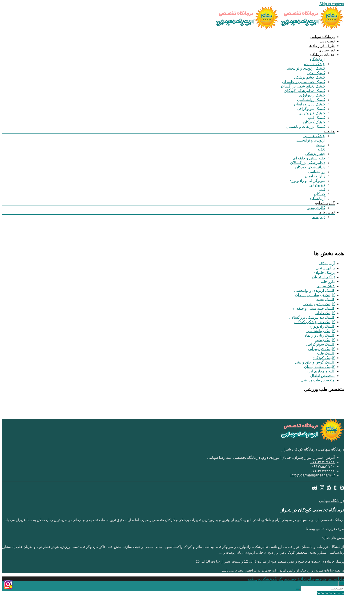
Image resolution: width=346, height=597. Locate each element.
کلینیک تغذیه (316, 73)
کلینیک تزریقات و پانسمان (305, 127)
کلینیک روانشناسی (311, 100)
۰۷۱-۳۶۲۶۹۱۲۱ (322, 462)
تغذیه (321, 149)
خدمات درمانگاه (322, 55)
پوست (320, 145)
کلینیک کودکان (314, 122)
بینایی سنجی (325, 268)
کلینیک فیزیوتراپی (311, 113)
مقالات (329, 131)
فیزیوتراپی (317, 185)
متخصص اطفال (322, 376)
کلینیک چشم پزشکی (309, 77)
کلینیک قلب (316, 118)
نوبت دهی (327, 41)
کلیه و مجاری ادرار (320, 371)
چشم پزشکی (315, 154)
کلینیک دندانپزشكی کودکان (304, 91)
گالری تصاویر (324, 203)
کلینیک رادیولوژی (312, 95)
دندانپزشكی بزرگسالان (307, 163)
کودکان (319, 194)
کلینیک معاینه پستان (319, 367)
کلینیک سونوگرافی (311, 109)
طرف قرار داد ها (322, 46)
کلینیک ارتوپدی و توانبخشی (305, 68)
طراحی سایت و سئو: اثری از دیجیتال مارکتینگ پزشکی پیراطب (296, 579)
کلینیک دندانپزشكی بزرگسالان (302, 86)
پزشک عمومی (314, 136)
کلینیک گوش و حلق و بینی (315, 362)
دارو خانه (328, 282)
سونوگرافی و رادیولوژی (307, 181)
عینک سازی (326, 286)
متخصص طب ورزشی (318, 380)
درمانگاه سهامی (322, 37)
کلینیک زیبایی (325, 340)
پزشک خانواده (314, 64)
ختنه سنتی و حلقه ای (309, 158)
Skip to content (331, 4)
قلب (321, 190)
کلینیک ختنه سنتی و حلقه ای (303, 82)
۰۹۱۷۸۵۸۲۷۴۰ (323, 466)
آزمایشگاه (317, 59)
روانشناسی (316, 172)
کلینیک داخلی (325, 313)
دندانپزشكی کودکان (310, 167)
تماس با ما (326, 212)
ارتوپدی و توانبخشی (310, 140)
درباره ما (318, 217)
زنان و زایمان (315, 176)
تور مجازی (326, 50)
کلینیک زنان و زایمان (309, 104)
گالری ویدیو (316, 208)
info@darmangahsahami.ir (312, 475)
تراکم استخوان (323, 277)
